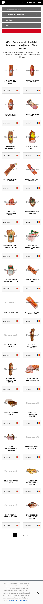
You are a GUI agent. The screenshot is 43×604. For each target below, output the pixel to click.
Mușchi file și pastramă (16, 14)
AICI (23, 57)
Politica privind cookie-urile (18, 600)
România (9, 20)
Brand (8, 25)
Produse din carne (13, 9)
